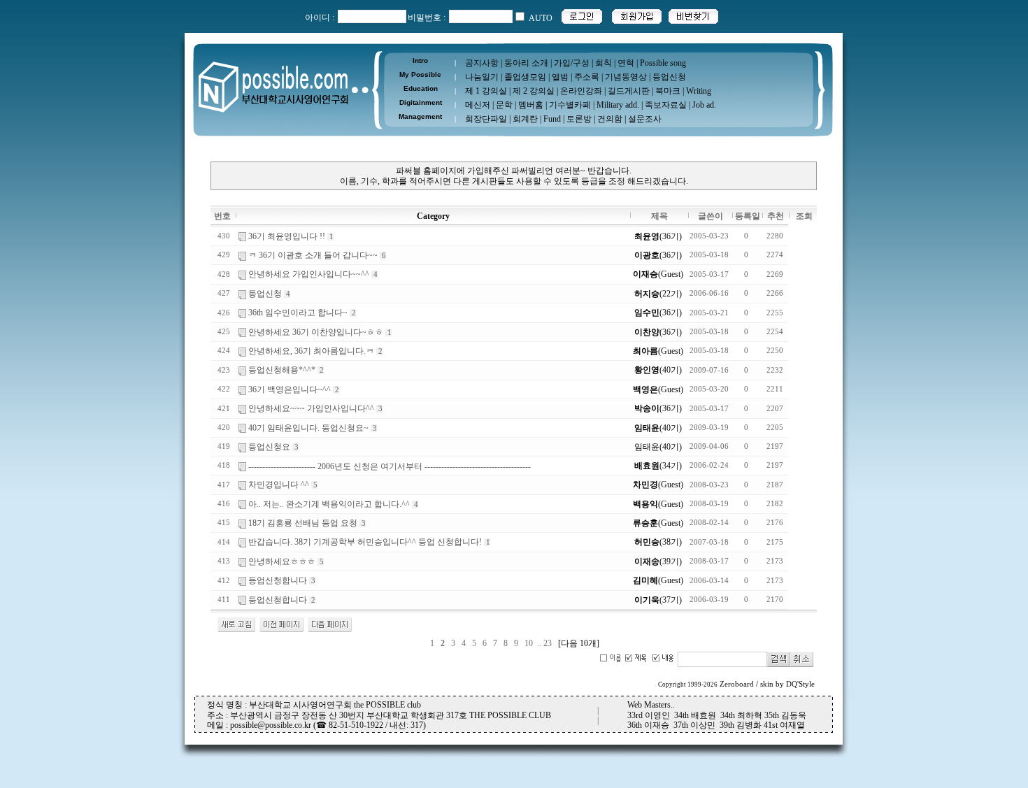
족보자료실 (666, 105)
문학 (504, 105)
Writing (698, 91)
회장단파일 (486, 119)
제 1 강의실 (486, 91)
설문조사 (645, 119)
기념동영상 (626, 77)
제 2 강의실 (534, 91)
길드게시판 (629, 91)
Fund (552, 119)
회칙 (603, 63)
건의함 (609, 119)
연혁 (625, 63)
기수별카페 (570, 105)
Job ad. (704, 105)
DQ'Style (800, 684)
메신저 (477, 105)
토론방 (579, 119)
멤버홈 (530, 105)
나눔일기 (482, 77)
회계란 (525, 119)
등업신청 (669, 77)
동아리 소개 (526, 63)
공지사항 (482, 63)
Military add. (618, 105)
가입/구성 (572, 63)
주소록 (586, 77)
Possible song (663, 63)
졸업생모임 (525, 77)
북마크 (667, 91)
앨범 (560, 77)
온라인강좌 (581, 91)
